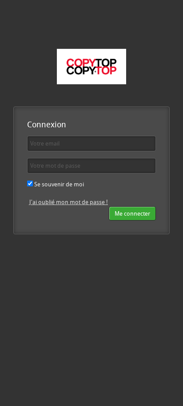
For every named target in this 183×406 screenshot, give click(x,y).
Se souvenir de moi (58, 184)
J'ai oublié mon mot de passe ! (68, 202)
